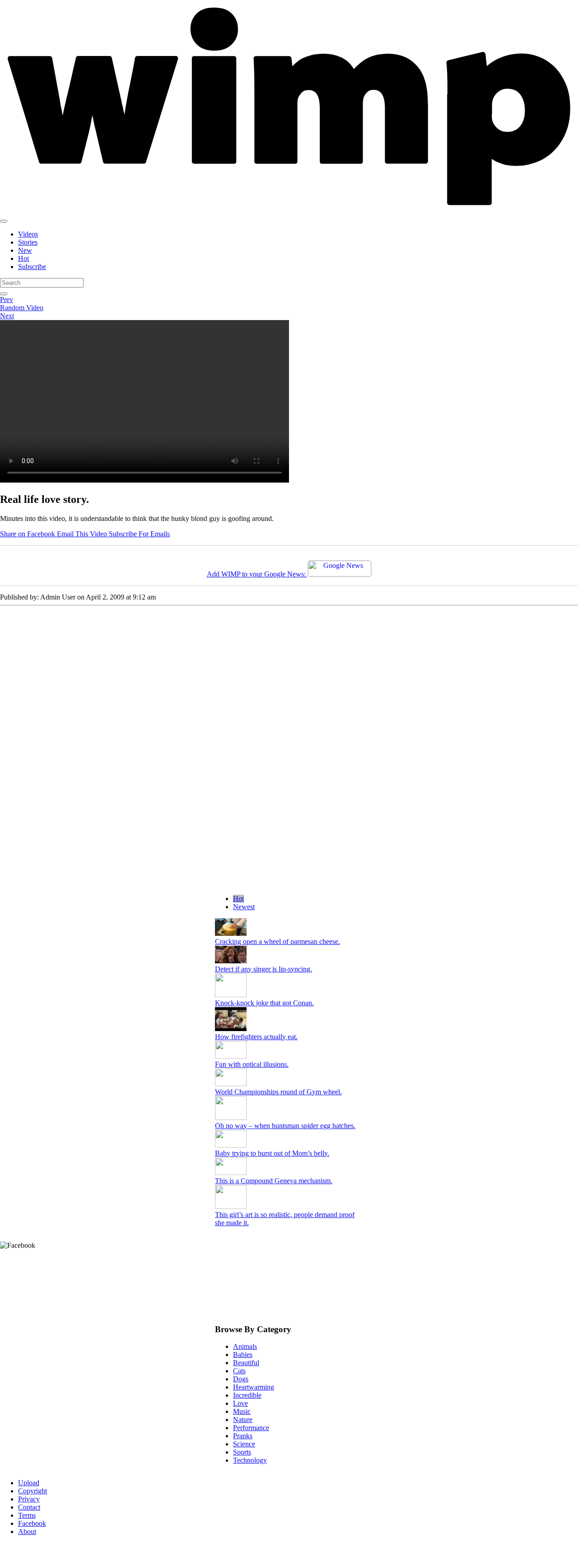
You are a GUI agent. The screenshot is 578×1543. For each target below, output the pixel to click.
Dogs (240, 1379)
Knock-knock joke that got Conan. (264, 1003)
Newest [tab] (244, 907)
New (25, 250)
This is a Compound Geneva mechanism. (273, 1181)
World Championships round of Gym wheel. (278, 1092)
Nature (242, 1419)
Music (242, 1411)
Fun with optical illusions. (252, 1064)
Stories (27, 242)
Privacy (29, 1499)
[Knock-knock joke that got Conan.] (231, 995)
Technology (250, 1460)
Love (240, 1403)
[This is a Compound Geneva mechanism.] (231, 1172)
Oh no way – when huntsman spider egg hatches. (285, 1125)
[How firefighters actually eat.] (231, 1028)
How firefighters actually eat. (256, 1037)
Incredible (247, 1395)
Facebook (32, 1523)
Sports (242, 1452)
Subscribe (32, 266)
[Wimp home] (289, 210)
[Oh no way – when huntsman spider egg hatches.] (231, 1117)
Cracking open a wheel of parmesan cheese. (277, 941)
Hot (23, 258)
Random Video (21, 307)
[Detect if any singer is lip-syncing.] (231, 961)
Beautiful (246, 1362)
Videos (28, 234)
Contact (29, 1507)
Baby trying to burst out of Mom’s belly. (272, 1153)
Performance (251, 1427)
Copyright (32, 1491)
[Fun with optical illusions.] (231, 1056)
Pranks (242, 1436)
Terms (27, 1515)
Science (244, 1444)
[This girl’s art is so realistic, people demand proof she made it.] (231, 1206)
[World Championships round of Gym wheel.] (231, 1084)
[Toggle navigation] (3, 221)
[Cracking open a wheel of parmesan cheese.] (231, 933)
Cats (239, 1371)
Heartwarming (253, 1387)
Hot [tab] (238, 898)
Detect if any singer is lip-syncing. (263, 969)
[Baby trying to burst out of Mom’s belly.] (231, 1145)
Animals (245, 1346)
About (27, 1531)
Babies (242, 1354)
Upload (28, 1483)
